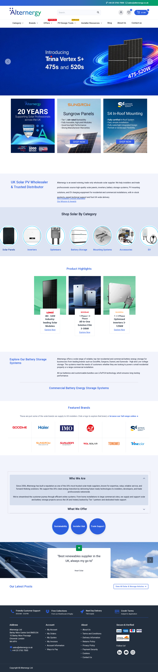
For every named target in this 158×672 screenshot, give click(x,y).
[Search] (98, 12)
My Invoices (52, 641)
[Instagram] (133, 652)
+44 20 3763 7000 (20, 650)
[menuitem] (18, 23)
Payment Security (90, 649)
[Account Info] (120, 12)
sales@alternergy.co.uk (138, 3)
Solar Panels (8, 249)
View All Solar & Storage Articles (131, 586)
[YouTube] (126, 652)
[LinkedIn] (119, 652)
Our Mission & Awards (66, 201)
